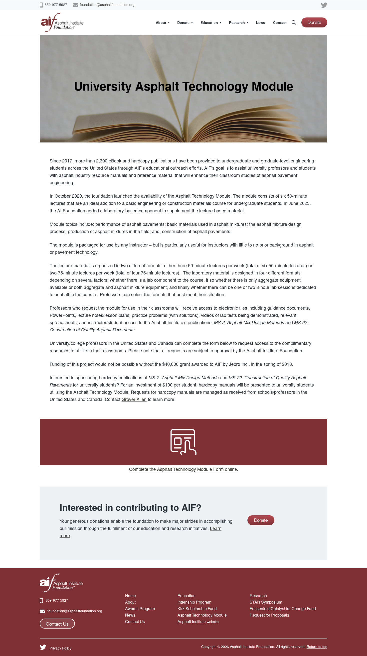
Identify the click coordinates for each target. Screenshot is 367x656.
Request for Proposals (269, 615)
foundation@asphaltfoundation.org (107, 4)
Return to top (317, 646)
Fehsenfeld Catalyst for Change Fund (283, 608)
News (130, 615)
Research (258, 595)
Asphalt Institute (192, 621)
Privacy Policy (60, 648)
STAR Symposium (266, 602)
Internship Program (194, 602)
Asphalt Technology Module (202, 615)
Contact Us (135, 621)
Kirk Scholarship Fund (197, 608)
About (130, 602)
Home (130, 595)
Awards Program (140, 608)
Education (186, 595)
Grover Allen (134, 399)
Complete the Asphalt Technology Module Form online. (183, 469)
